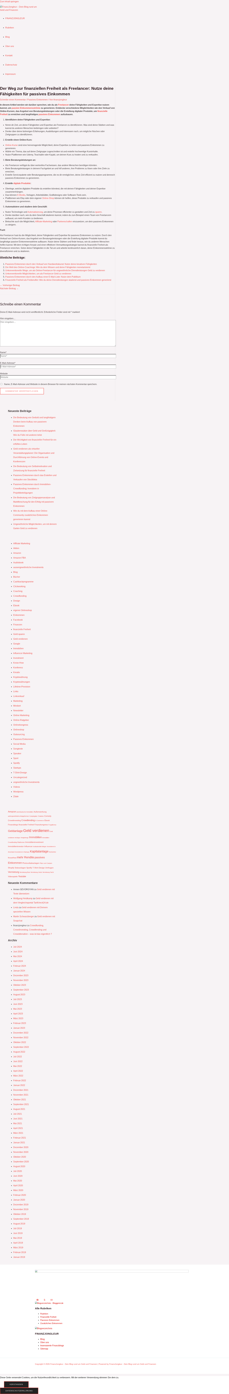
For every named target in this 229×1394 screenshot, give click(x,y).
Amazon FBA (19, 558)
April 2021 (18, 1128)
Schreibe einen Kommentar (13, 100)
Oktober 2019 (19, 1214)
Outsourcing (19, 734)
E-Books (21, 195)
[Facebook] (37, 1300)
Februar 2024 (19, 966)
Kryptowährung (20, 677)
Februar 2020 (19, 1195)
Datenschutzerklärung (19, 1391)
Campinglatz (33, 816)
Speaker (17, 753)
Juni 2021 (18, 1119)
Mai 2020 (17, 1181)
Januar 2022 (19, 1085)
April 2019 (18, 1243)
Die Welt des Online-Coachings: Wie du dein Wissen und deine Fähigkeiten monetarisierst (47, 267)
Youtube (22, 876)
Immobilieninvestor (16, 846)
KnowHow (12, 858)
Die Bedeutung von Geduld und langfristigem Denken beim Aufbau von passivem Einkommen (34, 421)
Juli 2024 (17, 947)
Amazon (17, 553)
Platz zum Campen (46, 863)
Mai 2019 (17, 1238)
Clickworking (19, 586)
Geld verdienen (20, 639)
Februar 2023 (19, 1023)
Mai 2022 (17, 1066)
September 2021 (21, 1104)
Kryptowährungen (21, 682)
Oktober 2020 (19, 1157)
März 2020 (18, 1190)
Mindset (17, 706)
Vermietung (13, 872)
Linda (16, 907)
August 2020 (19, 1166)
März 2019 (18, 1247)
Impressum (10, 74)
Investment (18, 658)
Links (15, 691)
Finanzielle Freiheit (48, 1317)
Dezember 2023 (20, 975)
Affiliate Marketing (21, 543)
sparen (98, 212)
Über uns (9, 46)
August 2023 (19, 994)
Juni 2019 (18, 1233)
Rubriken (9, 28)
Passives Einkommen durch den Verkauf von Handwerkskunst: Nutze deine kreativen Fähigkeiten (51, 264)
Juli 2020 (17, 1171)
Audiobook (18, 562)
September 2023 (21, 990)
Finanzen (17, 624)
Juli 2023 (17, 999)
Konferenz (18, 667)
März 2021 (18, 1133)
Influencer (28, 846)
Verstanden (16, 1384)
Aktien (16, 548)
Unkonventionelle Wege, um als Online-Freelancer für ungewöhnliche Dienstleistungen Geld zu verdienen (55, 270)
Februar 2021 (19, 1138)
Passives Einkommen (37, 100)
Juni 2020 (18, 1176)
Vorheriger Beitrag (10, 285)
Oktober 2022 (19, 1042)
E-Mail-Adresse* (7, 363)
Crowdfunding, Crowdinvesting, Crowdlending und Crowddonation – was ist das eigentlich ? (32, 929)
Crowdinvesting (14, 820)
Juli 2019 (17, 1228)
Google (16, 644)
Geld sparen (19, 634)
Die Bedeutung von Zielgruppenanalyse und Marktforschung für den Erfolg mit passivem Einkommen (34, 501)
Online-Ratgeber (21, 720)
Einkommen (19, 615)
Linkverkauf (18, 696)
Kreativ (16, 672)
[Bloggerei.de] (49, 1303)
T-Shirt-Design (20, 772)
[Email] (51, 1300)
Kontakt (8, 55)
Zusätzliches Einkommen (51, 1323)
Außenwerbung (40, 812)
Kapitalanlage (39, 851)
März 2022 (18, 1076)
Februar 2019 (19, 1252)
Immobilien (18, 648)
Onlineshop (18, 729)
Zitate (16, 796)
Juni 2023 (18, 1004)
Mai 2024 (17, 956)
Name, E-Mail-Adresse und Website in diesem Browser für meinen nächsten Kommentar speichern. (50, 384)
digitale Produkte (21, 183)
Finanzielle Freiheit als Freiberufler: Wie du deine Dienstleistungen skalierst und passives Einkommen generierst (58, 280)
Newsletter (18, 710)
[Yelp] (44, 1300)
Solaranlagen (20, 868)
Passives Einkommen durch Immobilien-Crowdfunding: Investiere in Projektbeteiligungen (32, 488)
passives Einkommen (49, 114)
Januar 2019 (19, 1257)
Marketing (18, 701)
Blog (7, 37)
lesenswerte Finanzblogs (52, 1345)
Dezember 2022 (20, 1033)
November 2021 (20, 1095)
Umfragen (49, 868)
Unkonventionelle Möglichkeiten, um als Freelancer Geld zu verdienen (38, 273)
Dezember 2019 (20, 1204)
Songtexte (18, 749)
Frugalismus (52, 825)
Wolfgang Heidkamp (22, 898)
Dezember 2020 (20, 1147)
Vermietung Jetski (36, 872)
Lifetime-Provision (21, 687)
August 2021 (19, 1109)
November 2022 (20, 1037)
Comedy (47, 816)
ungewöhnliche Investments (26, 782)
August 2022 (19, 1052)
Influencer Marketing (22, 653)
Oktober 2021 (19, 1099)
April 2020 (18, 1185)
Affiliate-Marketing (43, 221)
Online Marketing (21, 715)
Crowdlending (28, 820)
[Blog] (43, 1328)
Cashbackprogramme (23, 582)
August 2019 (19, 1224)
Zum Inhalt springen (9, 1)
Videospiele (13, 876)
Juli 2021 (17, 1114)
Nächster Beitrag (9, 288)
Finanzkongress (41, 825)
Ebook (16, 605)
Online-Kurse (11, 145)
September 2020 (21, 1161)
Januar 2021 (19, 1142)
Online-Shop (48, 198)
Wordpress (18, 792)
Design (16, 601)
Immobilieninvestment (34, 842)
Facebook (18, 620)
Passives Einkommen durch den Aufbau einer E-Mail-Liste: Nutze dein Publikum (43, 277)
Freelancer (63, 105)
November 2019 (20, 1209)
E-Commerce (39, 820)
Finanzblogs (13, 825)
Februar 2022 (19, 1080)
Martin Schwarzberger (23, 916)
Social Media (19, 744)
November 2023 (20, 980)
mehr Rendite (25, 857)
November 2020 (20, 1152)
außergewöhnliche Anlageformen (18, 816)
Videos (16, 787)
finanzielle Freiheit (22, 629)
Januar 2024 (19, 971)
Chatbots (41, 816)
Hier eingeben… (8, 318)
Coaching (17, 591)
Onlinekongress (20, 725)
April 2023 (18, 1014)
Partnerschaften (64, 221)
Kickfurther (52, 852)
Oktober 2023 (19, 985)
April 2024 (18, 961)
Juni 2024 (18, 951)
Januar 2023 (19, 1028)
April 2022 (18, 1071)
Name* (3, 352)
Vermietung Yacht (48, 872)
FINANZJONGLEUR (15, 18)
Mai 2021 (17, 1123)
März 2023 (18, 1018)
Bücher (16, 577)
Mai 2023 (17, 1009)
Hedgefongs (24, 837)
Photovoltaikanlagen (30, 863)
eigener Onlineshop (22, 610)
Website (4, 373)
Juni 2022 (18, 1061)
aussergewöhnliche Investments (28, 567)
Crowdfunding (20, 596)
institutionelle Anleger (39, 846)
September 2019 (21, 1219)
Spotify (16, 763)
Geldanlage (15, 831)
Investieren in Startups (22, 852)
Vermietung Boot (25, 872)
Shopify (11, 868)
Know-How (18, 663)
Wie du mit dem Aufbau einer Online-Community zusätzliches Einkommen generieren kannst (30, 515)
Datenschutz (11, 65)
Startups (17, 768)
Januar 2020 (19, 1200)
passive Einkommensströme (26, 108)
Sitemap (44, 1349)
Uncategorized (20, 777)
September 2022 (21, 1047)
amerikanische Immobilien (25, 812)
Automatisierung (35, 212)
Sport (15, 758)
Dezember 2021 (20, 1090)
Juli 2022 (17, 1056)
